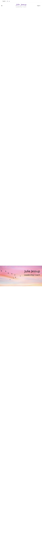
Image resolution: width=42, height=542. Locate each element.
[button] (4, 1)
